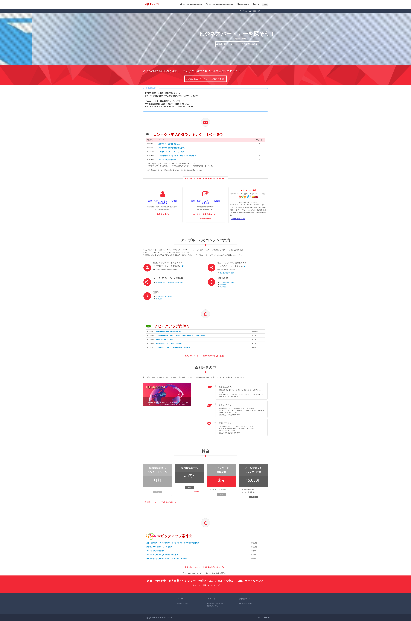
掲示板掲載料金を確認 (205, 218)
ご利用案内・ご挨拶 (227, 282)
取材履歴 (223, 287)
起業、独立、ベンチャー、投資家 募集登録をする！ (160, 502)
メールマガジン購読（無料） (252, 11)
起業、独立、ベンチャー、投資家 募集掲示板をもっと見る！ (205, 178)
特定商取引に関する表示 (164, 297)
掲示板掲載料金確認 (227, 273)
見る (157, 492)
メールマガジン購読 (181, 603)
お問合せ (223, 285)
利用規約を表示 (212, 606)
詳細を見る (197, 491)
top (259, 618)
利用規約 (159, 299)
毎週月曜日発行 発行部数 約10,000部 (169, 282)
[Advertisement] (242, 229)
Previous (203, 589)
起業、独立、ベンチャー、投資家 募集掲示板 (206, 44)
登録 (189, 488)
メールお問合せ (247, 604)
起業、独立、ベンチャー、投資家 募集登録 (207, 78)
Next (208, 589)
